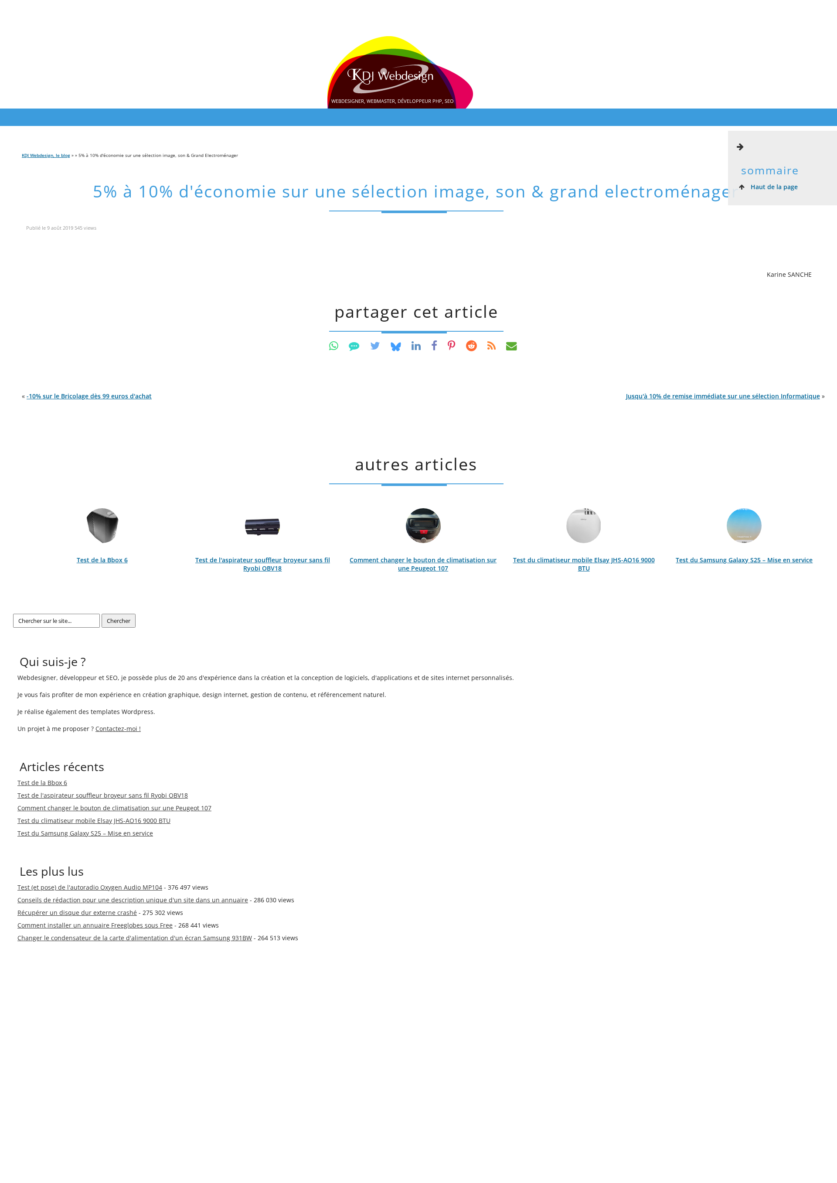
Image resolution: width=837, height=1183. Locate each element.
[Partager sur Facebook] (434, 345)
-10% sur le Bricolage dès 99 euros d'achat (89, 396)
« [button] (87, 396)
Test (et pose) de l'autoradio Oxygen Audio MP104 (89, 887)
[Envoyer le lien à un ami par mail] (511, 345)
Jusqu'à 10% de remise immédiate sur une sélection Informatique (723, 396)
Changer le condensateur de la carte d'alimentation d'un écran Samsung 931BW (134, 938)
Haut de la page (773, 187)
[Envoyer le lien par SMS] (354, 345)
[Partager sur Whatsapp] (334, 345)
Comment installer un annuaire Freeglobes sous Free (95, 925)
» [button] (725, 396)
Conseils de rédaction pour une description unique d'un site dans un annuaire (132, 900)
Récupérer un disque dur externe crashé (77, 912)
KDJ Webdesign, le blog (46, 155)
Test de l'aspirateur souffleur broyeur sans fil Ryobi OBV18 (262, 564)
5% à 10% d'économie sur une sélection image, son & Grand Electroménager (416, 191)
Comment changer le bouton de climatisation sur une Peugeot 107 (423, 564)
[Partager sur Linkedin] (416, 345)
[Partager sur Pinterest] (451, 345)
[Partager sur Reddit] (471, 345)
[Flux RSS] (491, 345)
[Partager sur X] (375, 345)
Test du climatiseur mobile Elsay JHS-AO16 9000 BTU (584, 564)
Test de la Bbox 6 (102, 560)
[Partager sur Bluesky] (395, 345)
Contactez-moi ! (118, 728)
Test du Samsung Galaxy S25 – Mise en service (744, 560)
